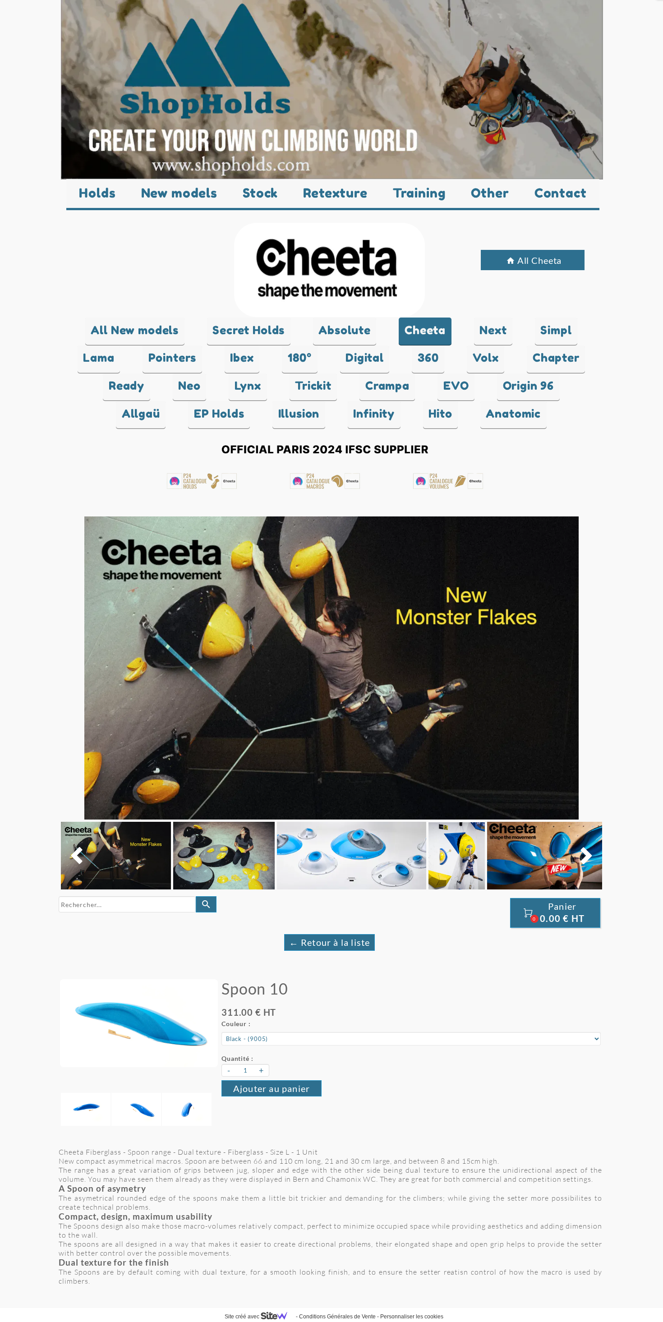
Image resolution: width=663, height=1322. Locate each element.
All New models (135, 330)
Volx (486, 357)
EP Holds (219, 413)
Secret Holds (248, 330)
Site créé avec (243, 1316)
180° (300, 357)
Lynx (248, 385)
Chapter (556, 357)
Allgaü (141, 413)
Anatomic (513, 413)
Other (490, 193)
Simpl (555, 330)
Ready (126, 385)
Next (492, 330)
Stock (260, 193)
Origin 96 (528, 385)
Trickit (313, 385)
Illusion (299, 413)
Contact (560, 193)
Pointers (172, 357)
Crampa (387, 385)
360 (428, 357)
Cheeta (425, 330)
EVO (456, 385)
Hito (440, 413)
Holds (97, 193)
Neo (189, 385)
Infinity (374, 413)
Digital (364, 357)
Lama (98, 357)
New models (179, 193)
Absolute (344, 330)
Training (419, 193)
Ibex (241, 357)
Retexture (335, 193)
